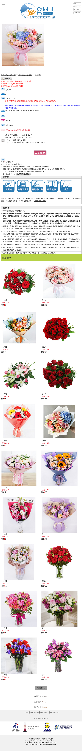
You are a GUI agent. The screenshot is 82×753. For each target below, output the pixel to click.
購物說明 (45, 718)
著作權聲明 (54, 712)
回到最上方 (41, 688)
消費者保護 (44, 712)
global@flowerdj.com (50, 744)
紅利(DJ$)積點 (49, 198)
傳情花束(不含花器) (25, 75)
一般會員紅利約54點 (19, 140)
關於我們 (37, 718)
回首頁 (26, 712)
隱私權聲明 (34, 712)
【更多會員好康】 (40, 201)
